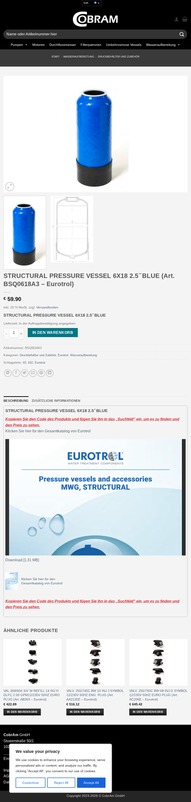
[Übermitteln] (182, 34)
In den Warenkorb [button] (22, 712)
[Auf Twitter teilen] (24, 373)
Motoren (38, 45)
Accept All (91, 783)
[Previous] (13, 134)
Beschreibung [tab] (15, 401)
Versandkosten (47, 307)
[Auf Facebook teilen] (16, 373)
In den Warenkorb (52, 333)
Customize (30, 783)
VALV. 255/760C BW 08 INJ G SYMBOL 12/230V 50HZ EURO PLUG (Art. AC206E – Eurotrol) (158, 695)
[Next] (178, 134)
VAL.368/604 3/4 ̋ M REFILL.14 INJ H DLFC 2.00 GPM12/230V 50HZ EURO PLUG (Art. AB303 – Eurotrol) (31, 695)
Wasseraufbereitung (161, 45)
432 (30, 362)
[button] (9, 186)
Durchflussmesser (62, 45)
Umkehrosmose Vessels (123, 45)
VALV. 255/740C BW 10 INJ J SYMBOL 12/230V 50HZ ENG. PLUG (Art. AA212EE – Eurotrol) (94, 695)
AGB (7, 776)
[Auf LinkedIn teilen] (50, 373)
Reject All (61, 783)
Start (55, 56)
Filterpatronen (91, 45)
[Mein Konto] (176, 19)
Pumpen (17, 45)
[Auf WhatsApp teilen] (8, 373)
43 (24, 362)
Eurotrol (63, 355)
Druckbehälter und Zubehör (119, 56)
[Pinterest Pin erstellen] (41, 373)
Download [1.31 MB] (22, 560)
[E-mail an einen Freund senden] (33, 373)
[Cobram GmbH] (95, 19)
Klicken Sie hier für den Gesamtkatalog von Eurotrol (48, 431)
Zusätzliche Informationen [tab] (56, 401)
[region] (60, 768)
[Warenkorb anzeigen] (185, 19)
